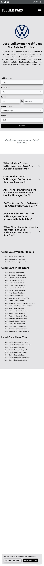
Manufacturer (6, 106)
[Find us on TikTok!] (5, 2)
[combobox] (22, 82)
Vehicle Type (6, 78)
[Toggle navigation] (40, 9)
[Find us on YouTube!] (8, 2)
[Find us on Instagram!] (2, 2)
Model (4, 116)
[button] (40, 2)
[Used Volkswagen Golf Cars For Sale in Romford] (22, 33)
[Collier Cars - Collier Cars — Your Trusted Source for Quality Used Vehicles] (12, 9)
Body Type (5, 87)
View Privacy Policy (13, 560)
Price (3, 97)
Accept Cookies (30, 560)
